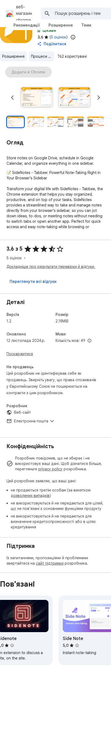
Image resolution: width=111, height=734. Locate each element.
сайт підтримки (50, 563)
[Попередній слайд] (12, 97)
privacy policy (50, 469)
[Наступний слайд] (98, 97)
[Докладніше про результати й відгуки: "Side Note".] (77, 645)
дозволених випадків (30, 495)
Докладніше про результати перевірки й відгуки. (50, 266)
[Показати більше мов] (89, 341)
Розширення (13, 56)
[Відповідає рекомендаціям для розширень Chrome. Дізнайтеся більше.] (38, 30)
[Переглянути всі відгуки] (33, 281)
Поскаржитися (19, 353)
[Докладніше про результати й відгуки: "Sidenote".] (12, 645)
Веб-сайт (22, 412)
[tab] (26, 25)
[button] (36, 97)
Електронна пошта (31, 421)
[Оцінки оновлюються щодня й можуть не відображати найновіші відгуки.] (73, 37)
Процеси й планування (42, 56)
